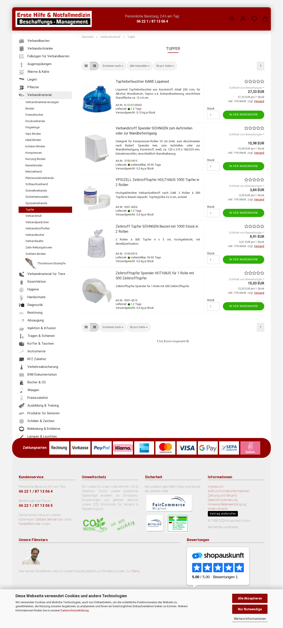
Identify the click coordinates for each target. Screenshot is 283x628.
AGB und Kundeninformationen (228, 491)
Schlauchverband (36, 184)
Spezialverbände (36, 203)
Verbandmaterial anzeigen (42, 102)
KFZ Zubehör (36, 359)
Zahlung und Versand (222, 495)
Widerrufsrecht (218, 509)
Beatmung (34, 313)
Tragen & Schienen (41, 336)
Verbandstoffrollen (37, 228)
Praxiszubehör (37, 398)
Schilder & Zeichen (40, 421)
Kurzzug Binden (35, 159)
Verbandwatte (34, 241)
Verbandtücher (34, 234)
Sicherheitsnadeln (36, 196)
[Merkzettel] (254, 15)
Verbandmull (33, 215)
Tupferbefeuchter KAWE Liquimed (142, 81)
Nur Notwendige (250, 609)
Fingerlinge (32, 127)
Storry (136, 571)
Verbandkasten (38, 41)
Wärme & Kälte (38, 72)
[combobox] (112, 66)
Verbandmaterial (39, 95)
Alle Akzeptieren (250, 598)
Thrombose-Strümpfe (50, 263)
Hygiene (33, 290)
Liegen (32, 79)
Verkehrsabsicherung (42, 367)
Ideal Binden (33, 140)
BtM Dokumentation (42, 375)
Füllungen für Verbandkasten (48, 56)
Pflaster (33, 87)
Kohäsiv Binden (35, 146)
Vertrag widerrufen (223, 513)
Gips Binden (33, 133)
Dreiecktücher (34, 114)
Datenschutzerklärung (75, 610)
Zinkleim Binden (35, 253)
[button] (243, 15)
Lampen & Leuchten (42, 437)
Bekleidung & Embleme (43, 429)
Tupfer (29, 209)
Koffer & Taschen (40, 344)
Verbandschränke (40, 48)
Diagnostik (35, 305)
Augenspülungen (39, 64)
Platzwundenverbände (39, 178)
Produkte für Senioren (43, 413)
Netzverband (33, 171)
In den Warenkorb (243, 114)
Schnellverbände (36, 190)
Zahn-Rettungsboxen (38, 247)
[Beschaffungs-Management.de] (55, 19)
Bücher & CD (36, 382)
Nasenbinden (33, 165)
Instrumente (36, 351)
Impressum (216, 486)
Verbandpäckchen (37, 222)
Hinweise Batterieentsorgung (227, 504)
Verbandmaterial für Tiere (46, 274)
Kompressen (33, 152)
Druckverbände (35, 121)
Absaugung (35, 321)
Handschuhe (36, 297)
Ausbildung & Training (43, 406)
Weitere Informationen (250, 618)
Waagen (33, 390)
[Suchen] (232, 15)
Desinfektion (36, 282)
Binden (29, 108)
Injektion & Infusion (41, 328)
